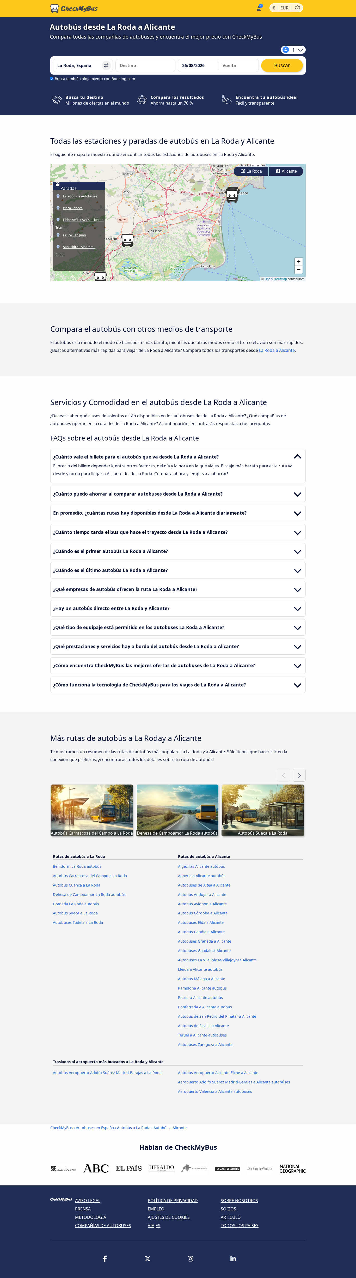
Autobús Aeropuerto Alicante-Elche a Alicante (218, 1072)
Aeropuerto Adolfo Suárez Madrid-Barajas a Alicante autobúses (234, 1082)
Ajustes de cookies (169, 1217)
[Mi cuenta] (258, 8)
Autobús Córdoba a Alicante (203, 913)
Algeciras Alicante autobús (201, 866)
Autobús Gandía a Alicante (201, 931)
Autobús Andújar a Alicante (202, 894)
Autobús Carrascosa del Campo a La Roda (90, 875)
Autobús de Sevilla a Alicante (203, 1025)
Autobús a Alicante (170, 1127)
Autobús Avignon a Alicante (202, 903)
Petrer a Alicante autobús (200, 997)
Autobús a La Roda (133, 1127)
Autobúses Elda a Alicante (201, 922)
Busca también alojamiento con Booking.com (95, 78)
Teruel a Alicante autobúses (202, 1035)
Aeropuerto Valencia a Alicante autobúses (215, 1091)
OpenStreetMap (276, 278)
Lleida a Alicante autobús (200, 969)
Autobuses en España (95, 1127)
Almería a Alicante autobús (201, 875)
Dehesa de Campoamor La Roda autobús (89, 894)
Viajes (154, 1225)
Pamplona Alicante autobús (202, 988)
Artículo (231, 1217)
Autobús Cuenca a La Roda (76, 885)
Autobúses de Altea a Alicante (204, 885)
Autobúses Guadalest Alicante (204, 950)
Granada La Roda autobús (76, 903)
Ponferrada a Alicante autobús (205, 1006)
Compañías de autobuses (103, 1225)
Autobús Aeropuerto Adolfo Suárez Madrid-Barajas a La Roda (107, 1072)
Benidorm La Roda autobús (77, 866)
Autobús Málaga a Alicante (201, 978)
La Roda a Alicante (277, 350)
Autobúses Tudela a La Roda (78, 922)
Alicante (289, 171)
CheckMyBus (61, 1127)
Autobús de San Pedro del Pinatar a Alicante (217, 1016)
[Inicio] (74, 8)
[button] (232, 196)
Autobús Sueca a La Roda (75, 913)
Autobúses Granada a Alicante (204, 941)
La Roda (253, 171)
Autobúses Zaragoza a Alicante (205, 1044)
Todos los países (240, 1225)
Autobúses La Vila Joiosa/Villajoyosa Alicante (217, 959)
